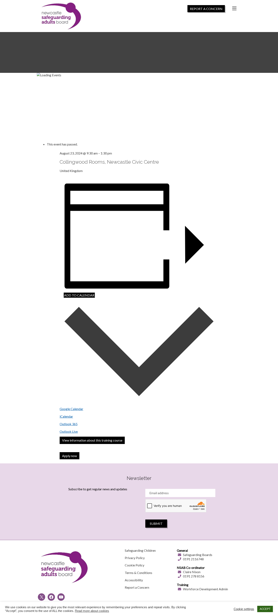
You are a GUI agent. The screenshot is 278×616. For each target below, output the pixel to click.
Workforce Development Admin (205, 589)
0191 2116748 (193, 559)
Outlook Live (69, 431)
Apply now (69, 456)
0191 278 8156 (193, 576)
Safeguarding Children (140, 550)
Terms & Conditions (138, 573)
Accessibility (134, 580)
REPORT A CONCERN (206, 9)
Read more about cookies (92, 611)
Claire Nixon (191, 572)
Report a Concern (137, 587)
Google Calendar (71, 409)
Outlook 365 (69, 424)
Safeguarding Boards (197, 555)
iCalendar (66, 416)
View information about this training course (92, 440)
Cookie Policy (134, 565)
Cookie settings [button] (244, 609)
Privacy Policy (135, 558)
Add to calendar (79, 295)
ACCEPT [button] (265, 608)
